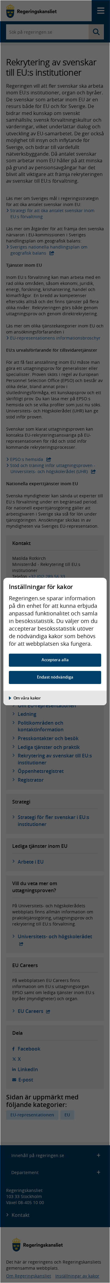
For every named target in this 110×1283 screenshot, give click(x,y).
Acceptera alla (55, 659)
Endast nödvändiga (55, 677)
